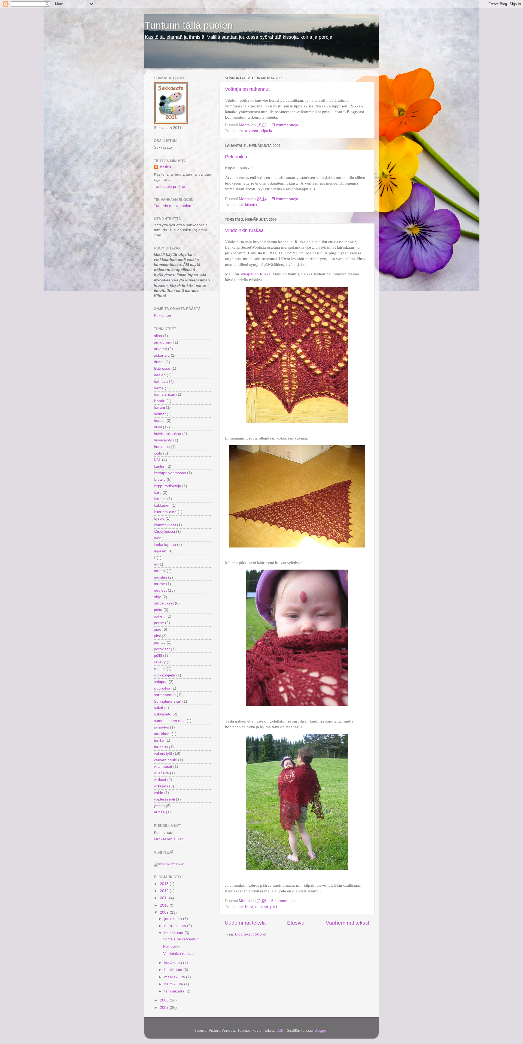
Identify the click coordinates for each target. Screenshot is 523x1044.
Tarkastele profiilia (169, 187)
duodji (159, 362)
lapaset (160, 551)
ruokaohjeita (164, 675)
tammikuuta (175, 991)
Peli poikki (236, 157)
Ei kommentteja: (286, 125)
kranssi (160, 499)
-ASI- (280, 1030)
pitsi (273, 907)
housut (160, 421)
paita (158, 610)
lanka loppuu (165, 545)
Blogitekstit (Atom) (250, 934)
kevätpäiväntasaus (170, 473)
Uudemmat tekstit (245, 923)
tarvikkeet (162, 734)
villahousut (163, 767)
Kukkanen (162, 316)
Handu (159, 401)
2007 (165, 1008)
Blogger (320, 1030)
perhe (159, 623)
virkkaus (161, 786)
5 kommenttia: (284, 901)
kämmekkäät (165, 525)
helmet (160, 414)
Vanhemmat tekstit (347, 923)
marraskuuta (175, 926)
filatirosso (162, 368)
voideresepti (164, 799)
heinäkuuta (174, 933)
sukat (158, 708)
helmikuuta (174, 984)
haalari (160, 375)
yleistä (159, 806)
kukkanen (162, 505)
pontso (160, 642)
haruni (159, 407)
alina (158, 336)
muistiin (160, 577)
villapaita (161, 773)
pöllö (158, 656)
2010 (165, 905)
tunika (159, 740)
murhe (159, 584)
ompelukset (164, 603)
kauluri (159, 466)
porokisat (162, 649)
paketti (159, 616)
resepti (160, 669)
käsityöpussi (164, 531)
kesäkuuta (173, 963)
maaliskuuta (175, 977)
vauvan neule (165, 760)
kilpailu (266, 131)
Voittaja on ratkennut (247, 89)
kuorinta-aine (165, 512)
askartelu (162, 355)
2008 (165, 1000)
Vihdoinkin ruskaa (244, 230)
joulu (158, 453)
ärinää (159, 812)
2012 (165, 891)
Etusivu (296, 923)
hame (159, 388)
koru (158, 493)
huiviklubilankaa (167, 434)
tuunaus (161, 747)
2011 (164, 898)
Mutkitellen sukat (168, 839)
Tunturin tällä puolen (188, 25)
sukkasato (162, 714)
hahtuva (161, 382)
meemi (160, 571)
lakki (158, 538)
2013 (165, 884)
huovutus (162, 447)
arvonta (251, 131)
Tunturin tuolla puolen (172, 206)
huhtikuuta (173, 970)
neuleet (261, 907)
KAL (157, 460)
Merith (165, 167)
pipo (157, 629)
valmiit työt (163, 753)
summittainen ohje (170, 721)
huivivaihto (163, 440)
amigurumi (163, 342)
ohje (157, 597)
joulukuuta (173, 919)
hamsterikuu (164, 394)
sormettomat (165, 695)
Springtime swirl (167, 701)
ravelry (160, 662)
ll (155, 558)
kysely (159, 518)
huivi (249, 907)
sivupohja (162, 688)
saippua (161, 682)
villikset (160, 780)
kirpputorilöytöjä (167, 486)
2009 (165, 912)
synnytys (161, 727)
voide (158, 793)
